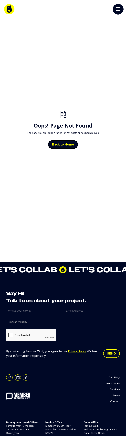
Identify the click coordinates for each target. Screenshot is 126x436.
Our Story (114, 377)
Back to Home (63, 144)
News (116, 395)
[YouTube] (26, 377)
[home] (9, 9)
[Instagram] (9, 377)
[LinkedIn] (18, 377)
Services (115, 389)
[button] (118, 9)
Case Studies (112, 383)
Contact (115, 401)
